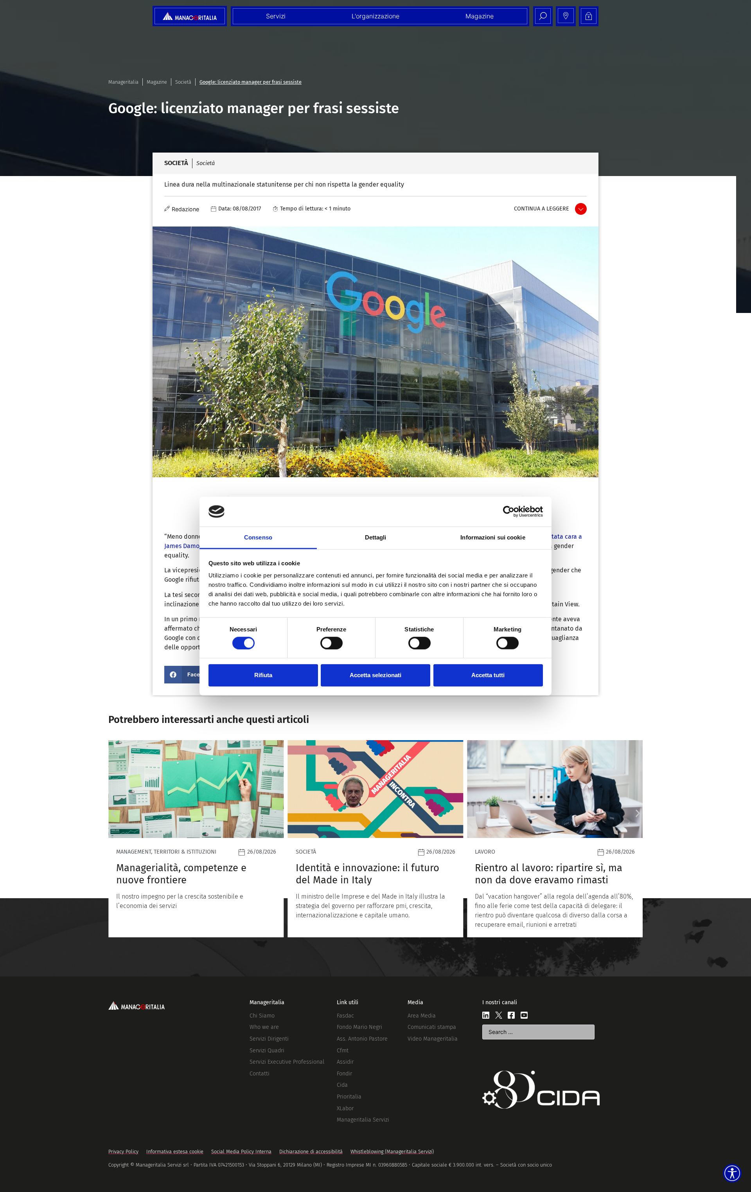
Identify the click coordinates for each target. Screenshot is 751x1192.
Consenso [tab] (258, 537)
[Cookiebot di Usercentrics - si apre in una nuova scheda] (508, 512)
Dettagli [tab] (375, 537)
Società (183, 82)
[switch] (331, 642)
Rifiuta (263, 675)
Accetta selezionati (375, 675)
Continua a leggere (541, 208)
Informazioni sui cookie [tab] (492, 537)
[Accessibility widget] (732, 1173)
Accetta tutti (488, 675)
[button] (191, 674)
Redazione (185, 209)
